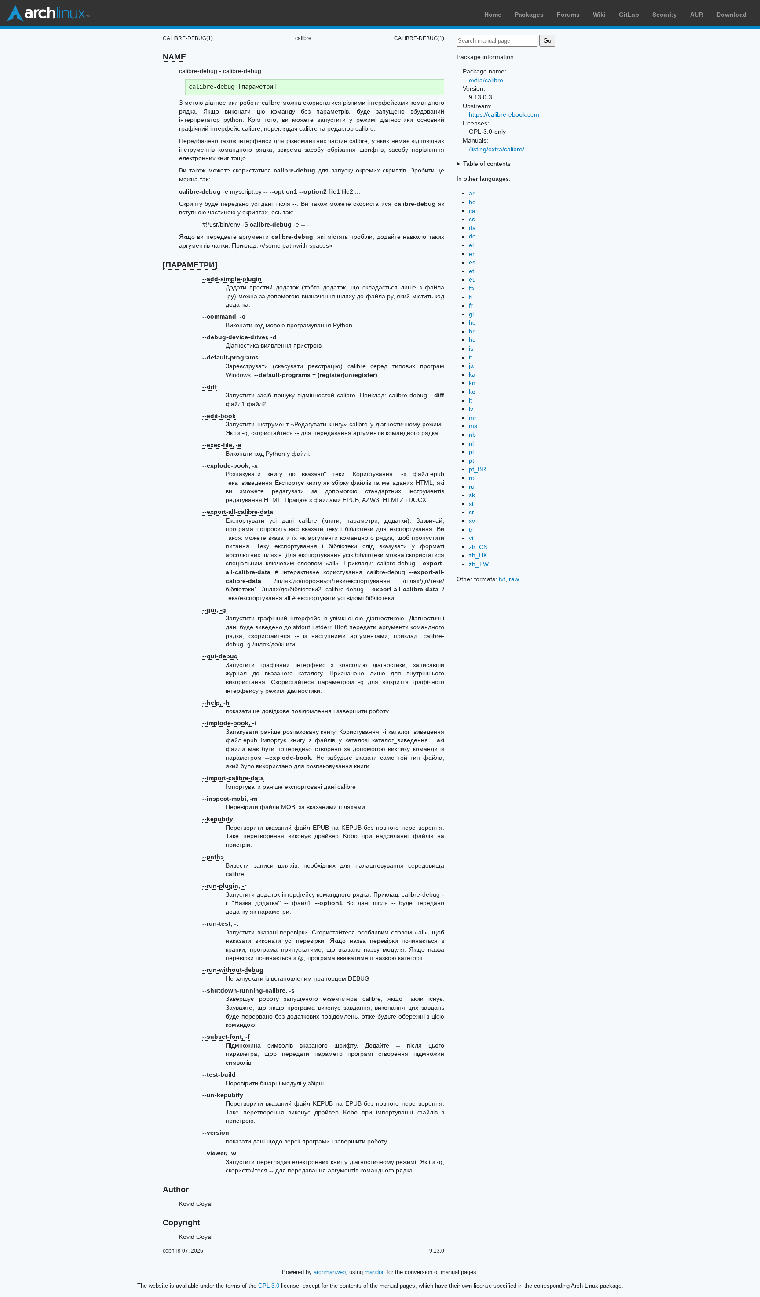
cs (472, 219)
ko (472, 391)
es (472, 262)
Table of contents (487, 163)
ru (472, 486)
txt (502, 579)
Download (731, 14)
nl (471, 443)
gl (471, 314)
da (472, 227)
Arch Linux (48, 13)
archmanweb (330, 1272)
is (471, 348)
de (472, 236)
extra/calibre (486, 80)
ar (472, 193)
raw (514, 579)
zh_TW (479, 564)
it (470, 357)
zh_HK (478, 555)
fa (471, 288)
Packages (529, 14)
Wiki (599, 14)
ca (472, 210)
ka (472, 374)
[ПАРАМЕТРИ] (190, 264)
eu (472, 279)
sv (472, 520)
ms (473, 425)
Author (176, 1189)
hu (472, 339)
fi (470, 296)
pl (471, 451)
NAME (174, 56)
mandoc (375, 1272)
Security (664, 14)
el (471, 245)
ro (472, 477)
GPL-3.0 (268, 1285)
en (472, 253)
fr (471, 305)
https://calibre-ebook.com (504, 114)
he (472, 322)
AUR (696, 14)
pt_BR (477, 469)
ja (471, 365)
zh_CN (478, 546)
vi (471, 538)
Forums (568, 14)
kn (472, 382)
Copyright (181, 1222)
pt (471, 460)
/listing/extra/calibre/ (496, 149)
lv (471, 408)
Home (492, 14)
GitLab (629, 14)
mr (472, 417)
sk (472, 494)
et (471, 271)
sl (471, 503)
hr (472, 331)
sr (471, 512)
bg (472, 201)
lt (470, 400)
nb (472, 434)
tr (471, 529)
